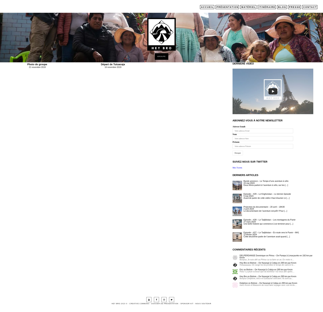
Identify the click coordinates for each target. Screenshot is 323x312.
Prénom (236, 142)
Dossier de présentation (164, 304)
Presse (294, 7)
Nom (235, 134)
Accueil (207, 7)
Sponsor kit (186, 304)
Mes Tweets (237, 168)
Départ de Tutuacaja (113, 64)
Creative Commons (139, 304)
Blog (282, 7)
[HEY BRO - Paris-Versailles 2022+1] (273, 91)
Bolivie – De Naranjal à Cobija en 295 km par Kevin (273, 263)
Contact (310, 7)
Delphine (244, 283)
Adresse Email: (239, 127)
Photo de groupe (37, 64)
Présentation (228, 7)
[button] (237, 185)
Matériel (248, 7)
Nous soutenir (203, 304)
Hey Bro (243, 263)
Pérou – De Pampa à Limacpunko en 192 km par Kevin (276, 256)
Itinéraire (267, 7)
